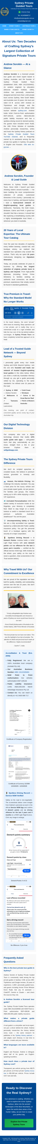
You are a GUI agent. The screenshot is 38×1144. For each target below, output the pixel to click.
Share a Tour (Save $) (11, 29)
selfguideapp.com (11, 450)
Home (4, 26)
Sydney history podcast (23, 1035)
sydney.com (22, 111)
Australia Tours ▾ (29, 26)
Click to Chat (25, 12)
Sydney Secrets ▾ (28, 29)
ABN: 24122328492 (22, 672)
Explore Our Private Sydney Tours (19, 1123)
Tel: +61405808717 (24, 15)
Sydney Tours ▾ (14, 26)
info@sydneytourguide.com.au (24, 18)
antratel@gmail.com (24, 21)
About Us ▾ (19, 33)
